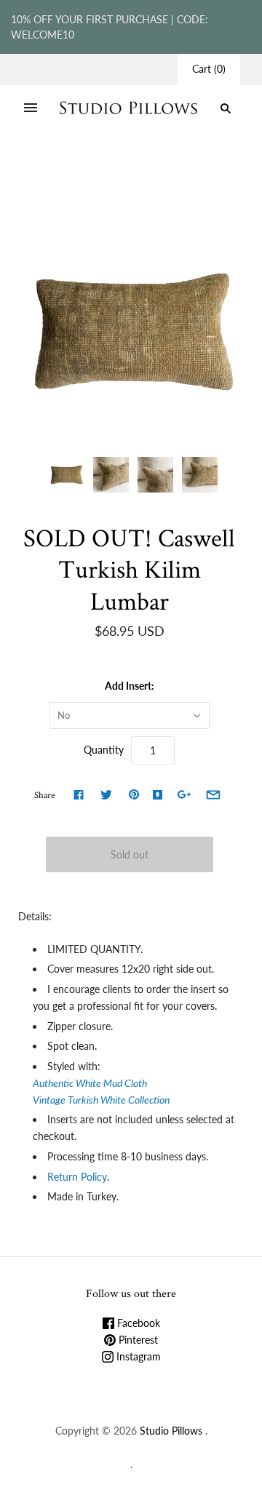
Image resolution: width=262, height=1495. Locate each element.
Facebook (137, 1323)
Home (38, 169)
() (209, 69)
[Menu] (30, 108)
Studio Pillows (171, 1430)
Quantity (104, 749)
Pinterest (137, 1339)
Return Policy (77, 1177)
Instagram (137, 1356)
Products (83, 169)
